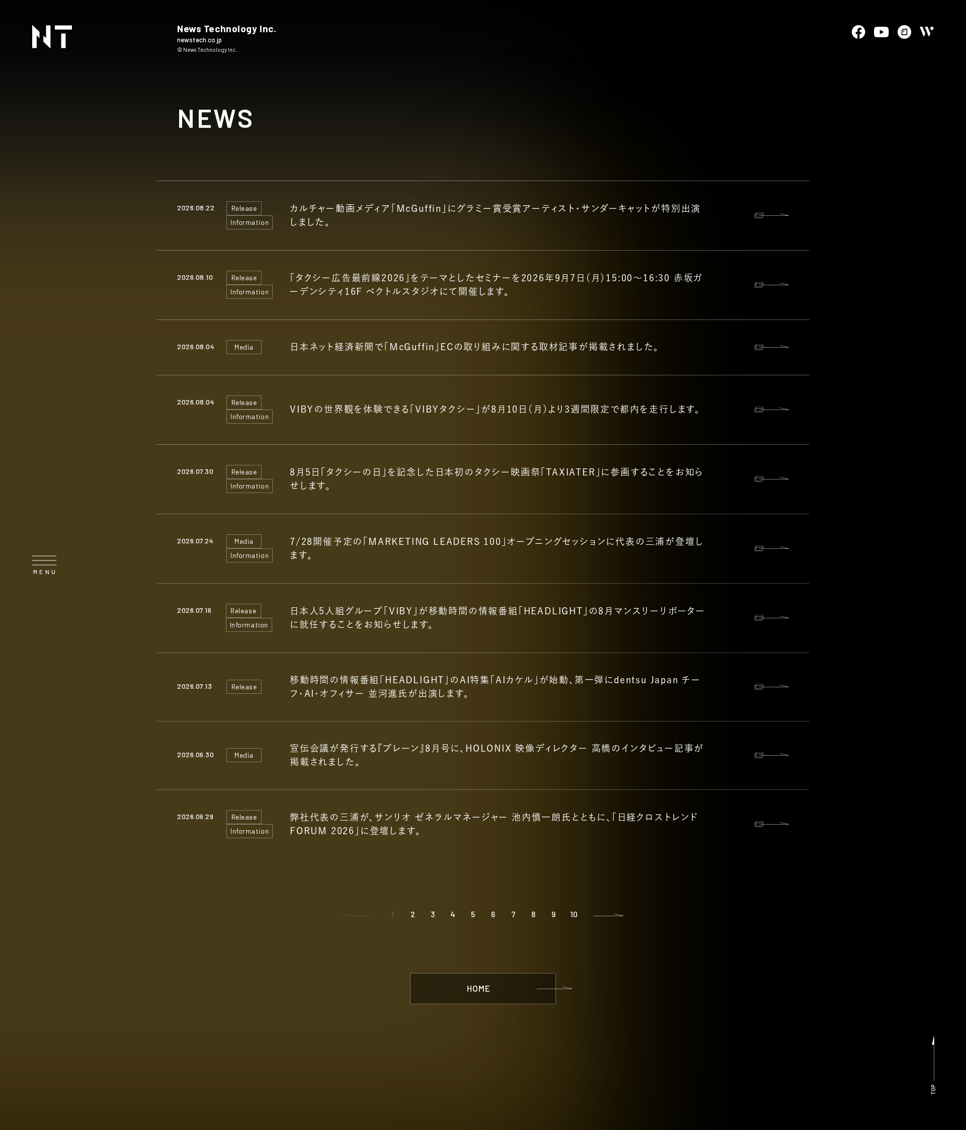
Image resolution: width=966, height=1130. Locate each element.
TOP (933, 1090)
